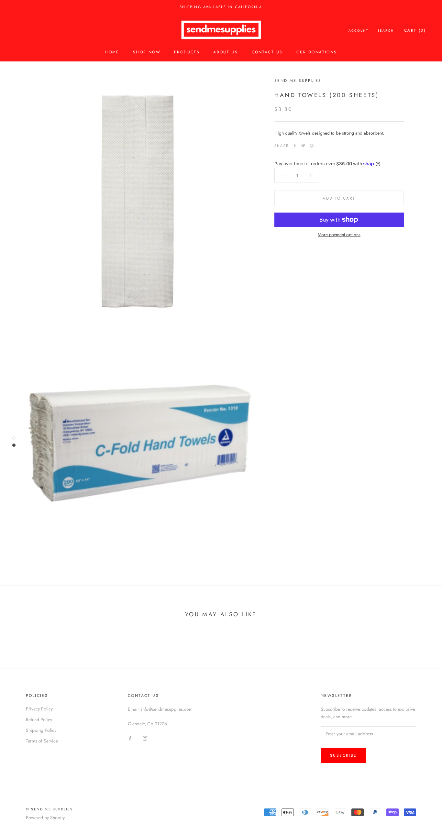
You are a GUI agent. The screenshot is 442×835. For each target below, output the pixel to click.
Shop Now (146, 52)
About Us (225, 52)
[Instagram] (145, 738)
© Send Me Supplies (49, 809)
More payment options (339, 234)
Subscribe (343, 755)
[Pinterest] (312, 146)
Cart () (415, 30)
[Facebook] (295, 146)
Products (187, 52)
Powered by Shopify (45, 817)
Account (358, 30)
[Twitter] (303, 146)
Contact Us (267, 52)
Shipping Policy (41, 730)
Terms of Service (42, 741)
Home (112, 52)
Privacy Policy (39, 709)
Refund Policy (39, 719)
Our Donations (316, 52)
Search (386, 30)
